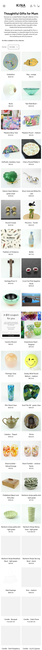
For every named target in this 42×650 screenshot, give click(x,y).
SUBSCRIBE (11, 335)
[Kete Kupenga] (11, 577)
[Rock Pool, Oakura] (31, 300)
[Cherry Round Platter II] (31, 149)
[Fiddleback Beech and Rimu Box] (11, 482)
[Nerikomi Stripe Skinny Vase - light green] (31, 514)
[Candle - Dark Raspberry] (11, 635)
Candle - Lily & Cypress (31, 649)
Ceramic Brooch (11, 342)
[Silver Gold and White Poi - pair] (31, 178)
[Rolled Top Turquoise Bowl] (11, 300)
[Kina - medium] (31, 577)
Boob (11, 104)
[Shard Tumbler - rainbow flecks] (31, 450)
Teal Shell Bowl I (31, 104)
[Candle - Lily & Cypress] (31, 635)
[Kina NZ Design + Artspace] (21, 6)
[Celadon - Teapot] (11, 421)
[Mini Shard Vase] (11, 392)
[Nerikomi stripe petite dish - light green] (11, 514)
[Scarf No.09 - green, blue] (31, 392)
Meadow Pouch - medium (31, 133)
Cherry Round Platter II (31, 162)
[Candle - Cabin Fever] (31, 606)
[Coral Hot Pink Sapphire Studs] (31, 268)
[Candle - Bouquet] (11, 606)
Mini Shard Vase (11, 405)
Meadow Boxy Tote (11, 133)
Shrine (31, 434)
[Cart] (38, 5)
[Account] (31, 5)
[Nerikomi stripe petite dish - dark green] (31, 482)
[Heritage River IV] (11, 268)
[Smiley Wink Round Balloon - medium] (31, 360)
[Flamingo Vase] (11, 360)
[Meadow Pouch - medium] (31, 120)
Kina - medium (31, 590)
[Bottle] (31, 239)
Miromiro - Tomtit (31, 223)
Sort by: (4, 47)
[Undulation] (11, 61)
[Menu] (4, 6)
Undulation (11, 74)
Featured (12, 47)
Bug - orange (31, 74)
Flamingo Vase (10, 374)
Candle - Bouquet (10, 619)
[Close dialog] (40, 313)
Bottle (31, 252)
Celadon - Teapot (10, 434)
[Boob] (11, 90)
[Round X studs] (11, 210)
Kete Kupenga (11, 590)
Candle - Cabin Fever (31, 619)
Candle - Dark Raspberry (11, 649)
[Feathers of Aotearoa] (11, 239)
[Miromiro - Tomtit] (31, 210)
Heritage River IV (10, 281)
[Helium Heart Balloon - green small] (11, 178)
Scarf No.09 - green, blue (31, 405)
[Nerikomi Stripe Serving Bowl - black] (31, 545)
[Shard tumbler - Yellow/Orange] (11, 450)
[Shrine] (31, 421)
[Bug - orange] (31, 61)
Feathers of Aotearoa (11, 252)
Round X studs (10, 223)
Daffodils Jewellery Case (11, 162)
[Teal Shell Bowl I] (31, 90)
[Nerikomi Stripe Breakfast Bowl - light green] (11, 545)
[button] (35, 6)
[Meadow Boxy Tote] (11, 120)
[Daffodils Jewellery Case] (11, 149)
